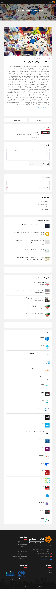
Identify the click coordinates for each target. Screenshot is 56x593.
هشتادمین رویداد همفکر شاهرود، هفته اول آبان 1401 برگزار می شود (29, 232)
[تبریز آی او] (47, 504)
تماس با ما (49, 572)
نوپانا (43, 361)
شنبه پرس (42, 487)
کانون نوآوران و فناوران (39, 234)
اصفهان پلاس (41, 408)
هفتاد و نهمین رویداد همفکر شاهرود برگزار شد (33, 298)
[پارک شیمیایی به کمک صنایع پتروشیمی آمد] (47, 251)
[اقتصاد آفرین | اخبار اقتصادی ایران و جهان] (47, 433)
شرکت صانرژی (41, 284)
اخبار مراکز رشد (44, 212)
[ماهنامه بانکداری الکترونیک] (47, 370)
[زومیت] (47, 394)
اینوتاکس (42, 510)
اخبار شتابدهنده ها (43, 207)
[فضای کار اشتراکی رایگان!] (47, 284)
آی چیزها (42, 345)
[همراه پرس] (47, 401)
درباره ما (50, 570)
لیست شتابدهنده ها (22, 544)
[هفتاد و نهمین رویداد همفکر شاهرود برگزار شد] (47, 299)
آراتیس (42, 463)
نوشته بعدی (17, 120)
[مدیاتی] (47, 520)
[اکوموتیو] (47, 480)
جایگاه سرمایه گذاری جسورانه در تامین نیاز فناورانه (32, 225)
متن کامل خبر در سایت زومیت (43, 107)
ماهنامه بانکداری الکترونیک (38, 369)
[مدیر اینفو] (47, 378)
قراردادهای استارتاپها (22, 559)
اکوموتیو (42, 479)
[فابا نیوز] (47, 417)
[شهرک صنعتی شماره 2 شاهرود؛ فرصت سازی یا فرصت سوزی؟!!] (47, 291)
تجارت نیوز (41, 439)
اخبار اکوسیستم (44, 201)
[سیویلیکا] (21, 573)
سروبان (42, 308)
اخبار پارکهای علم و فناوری (42, 204)
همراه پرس (41, 400)
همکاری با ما (48, 575)
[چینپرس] (47, 338)
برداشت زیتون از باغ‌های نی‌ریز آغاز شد (35, 306)
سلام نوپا (42, 384)
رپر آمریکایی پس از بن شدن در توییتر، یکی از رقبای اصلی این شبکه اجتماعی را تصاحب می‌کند (30, 241)
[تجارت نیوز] (47, 441)
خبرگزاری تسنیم (40, 471)
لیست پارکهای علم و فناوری (20, 547)
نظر (35, 58)
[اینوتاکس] (47, 512)
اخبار (27, 14)
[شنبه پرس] (47, 488)
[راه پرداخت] (47, 457)
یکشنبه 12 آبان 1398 (43, 58)
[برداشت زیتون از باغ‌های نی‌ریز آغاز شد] (47, 307)
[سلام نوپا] (47, 386)
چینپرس (42, 337)
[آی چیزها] (47, 346)
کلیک (43, 447)
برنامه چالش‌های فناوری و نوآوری (36, 353)
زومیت (42, 244)
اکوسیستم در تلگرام (44, 559)
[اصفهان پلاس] (47, 409)
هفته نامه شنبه (40, 424)
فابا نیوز (42, 416)
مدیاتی (42, 518)
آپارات (31, 137)
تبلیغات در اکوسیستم (47, 577)
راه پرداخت (41, 455)
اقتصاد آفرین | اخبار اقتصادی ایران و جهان (34, 432)
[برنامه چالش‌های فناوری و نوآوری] (47, 354)
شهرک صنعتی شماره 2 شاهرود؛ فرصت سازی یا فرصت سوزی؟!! (30, 290)
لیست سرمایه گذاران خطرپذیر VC (19, 556)
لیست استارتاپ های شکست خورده (19, 554)
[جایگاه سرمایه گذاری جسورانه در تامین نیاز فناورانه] (47, 226)
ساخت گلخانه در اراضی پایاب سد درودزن (34, 314)
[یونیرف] (10, 573)
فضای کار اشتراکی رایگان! (38, 282)
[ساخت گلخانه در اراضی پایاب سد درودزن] (47, 315)
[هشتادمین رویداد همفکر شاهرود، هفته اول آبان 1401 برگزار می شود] (47, 234)
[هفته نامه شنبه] (47, 425)
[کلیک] (47, 449)
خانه (31, 14)
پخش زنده (24, 561)
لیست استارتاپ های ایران (21, 551)
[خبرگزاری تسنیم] (47, 472)
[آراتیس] (47, 464)
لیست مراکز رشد (23, 549)
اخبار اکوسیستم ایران (22, 542)
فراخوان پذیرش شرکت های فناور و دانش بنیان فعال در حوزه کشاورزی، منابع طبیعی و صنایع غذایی (30, 258)
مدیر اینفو (42, 251)
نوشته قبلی (38, 120)
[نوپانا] (47, 362)
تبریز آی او (41, 502)
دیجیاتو (42, 494)
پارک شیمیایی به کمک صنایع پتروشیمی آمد (34, 249)
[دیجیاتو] (47, 496)
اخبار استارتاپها (44, 209)
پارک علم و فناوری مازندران (39, 261)
